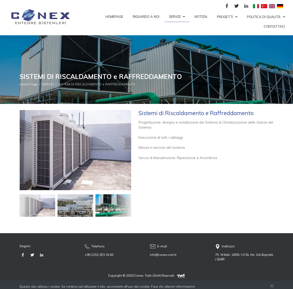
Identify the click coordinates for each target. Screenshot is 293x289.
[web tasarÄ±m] (181, 275)
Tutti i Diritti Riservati (159, 275)
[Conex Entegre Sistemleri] (38, 17)
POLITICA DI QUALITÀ (264, 17)
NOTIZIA (201, 17)
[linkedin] (246, 6)
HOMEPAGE (114, 17)
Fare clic (157, 286)
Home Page (28, 84)
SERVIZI (175, 17)
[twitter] (236, 6)
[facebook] (226, 6)
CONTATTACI (274, 26)
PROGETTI (225, 17)
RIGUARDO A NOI (146, 17)
